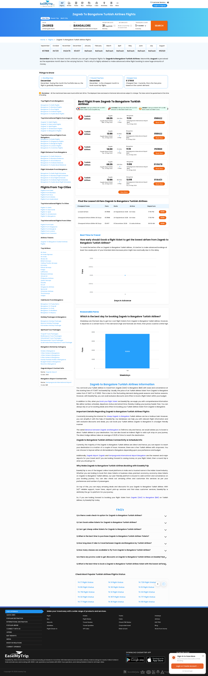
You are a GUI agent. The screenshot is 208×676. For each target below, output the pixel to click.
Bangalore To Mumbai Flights (51, 107)
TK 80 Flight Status (86, 587)
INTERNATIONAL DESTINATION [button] (17, 622)
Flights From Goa (47, 195)
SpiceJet (44, 289)
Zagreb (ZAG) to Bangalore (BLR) (145, 497)
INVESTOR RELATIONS (14, 643)
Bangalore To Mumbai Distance (52, 158)
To (74, 22)
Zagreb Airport (51, 372)
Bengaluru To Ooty (47, 308)
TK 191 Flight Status (146, 602)
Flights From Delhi (47, 190)
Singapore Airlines (47, 287)
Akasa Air (44, 259)
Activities (50, 625)
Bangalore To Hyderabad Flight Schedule (56, 182)
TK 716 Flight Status (86, 592)
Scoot (43, 285)
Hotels (85, 616)
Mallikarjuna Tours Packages (51, 336)
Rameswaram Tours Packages (52, 340)
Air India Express (47, 254)
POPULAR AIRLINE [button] (12, 625)
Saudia (43, 283)
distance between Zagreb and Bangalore (102, 430)
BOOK (163, 212)
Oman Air (44, 276)
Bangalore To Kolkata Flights (51, 112)
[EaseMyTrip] (47, 4)
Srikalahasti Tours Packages (51, 338)
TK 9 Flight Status (115, 582)
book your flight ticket (109, 401)
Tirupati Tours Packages (49, 334)
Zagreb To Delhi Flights (49, 122)
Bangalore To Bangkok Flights (51, 144)
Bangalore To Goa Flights (50, 109)
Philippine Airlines (47, 278)
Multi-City (64, 18)
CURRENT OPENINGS (13, 647)
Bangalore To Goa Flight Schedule (53, 178)
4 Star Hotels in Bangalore (50, 355)
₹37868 (45, 51)
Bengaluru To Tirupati (48, 306)
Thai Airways (45, 293)
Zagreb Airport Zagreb (96, 455)
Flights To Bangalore (48, 216)
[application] (122, 275)
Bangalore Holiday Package (51, 321)
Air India (44, 257)
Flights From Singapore (49, 227)
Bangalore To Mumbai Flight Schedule (54, 176)
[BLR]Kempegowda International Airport (85, 29)
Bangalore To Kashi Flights (50, 139)
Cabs (121, 619)
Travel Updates (88, 625)
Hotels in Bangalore (48, 351)
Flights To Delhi (46, 208)
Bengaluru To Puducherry (50, 304)
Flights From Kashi (47, 225)
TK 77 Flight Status (86, 602)
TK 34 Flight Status (146, 592)
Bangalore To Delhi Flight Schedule (53, 173)
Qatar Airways (46, 280)
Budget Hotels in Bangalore (51, 362)
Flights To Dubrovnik (48, 210)
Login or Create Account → (187, 666)
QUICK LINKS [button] (10, 615)
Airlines (157, 619)
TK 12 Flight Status (116, 592)
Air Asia (43, 252)
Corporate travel (125, 625)
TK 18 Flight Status (116, 602)
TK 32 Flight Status (86, 597)
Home (42, 39)
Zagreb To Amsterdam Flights (51, 129)
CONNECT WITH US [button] (13, 629)
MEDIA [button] (8, 639)
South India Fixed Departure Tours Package (56, 342)
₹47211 (56, 51)
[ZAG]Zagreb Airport (48, 29)
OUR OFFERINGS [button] (12, 611)
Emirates (44, 265)
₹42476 (66, 51)
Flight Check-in (52, 629)
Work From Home (161, 629)
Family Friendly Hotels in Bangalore (53, 360)
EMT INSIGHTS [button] (11, 636)
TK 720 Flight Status (147, 582)
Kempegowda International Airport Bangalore (127, 455)
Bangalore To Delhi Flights (50, 105)
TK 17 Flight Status (85, 582)
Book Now (159, 122)
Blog (156, 625)
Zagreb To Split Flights (49, 126)
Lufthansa (44, 272)
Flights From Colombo (49, 233)
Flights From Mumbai (48, 193)
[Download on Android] (135, 662)
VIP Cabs (86, 629)
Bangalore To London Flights (51, 146)
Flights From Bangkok (48, 229)
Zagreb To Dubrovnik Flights (51, 124)
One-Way (45, 18)
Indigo (43, 270)
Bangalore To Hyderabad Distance (53, 165)
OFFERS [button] (9, 632)
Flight (48, 616)
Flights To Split (46, 212)
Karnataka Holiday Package (51, 325)
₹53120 (162, 51)
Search (159, 25)
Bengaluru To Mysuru (48, 313)
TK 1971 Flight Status (116, 597)
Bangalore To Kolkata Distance (52, 163)
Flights (50, 39)
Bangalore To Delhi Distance (51, 156)
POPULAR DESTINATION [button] (14, 618)
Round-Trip (55, 18)
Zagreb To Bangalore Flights (51, 131)
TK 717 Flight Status (146, 597)
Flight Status (87, 619)
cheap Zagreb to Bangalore (118, 416)
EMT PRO (158, 622)
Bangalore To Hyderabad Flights (52, 114)
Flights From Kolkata (48, 197)
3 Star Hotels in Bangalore (50, 353)
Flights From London (48, 231)
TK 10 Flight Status (146, 587)
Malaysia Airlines (47, 274)
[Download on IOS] (155, 662)
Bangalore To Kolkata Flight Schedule (54, 180)
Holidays (158, 616)
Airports (49, 622)
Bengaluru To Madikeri (49, 310)
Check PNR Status (125, 622)
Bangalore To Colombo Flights (52, 148)
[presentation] (157, 583)
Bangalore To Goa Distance (51, 161)
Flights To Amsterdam (48, 214)
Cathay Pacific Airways (49, 263)
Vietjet (43, 296)
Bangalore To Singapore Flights (52, 141)
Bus (48, 619)
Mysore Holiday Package (50, 323)
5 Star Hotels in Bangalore (50, 357)
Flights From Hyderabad (49, 199)
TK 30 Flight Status (116, 587)
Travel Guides (88, 622)
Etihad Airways (46, 267)
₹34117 (77, 51)
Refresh (88, 51)
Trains (121, 616)
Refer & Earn (123, 629)
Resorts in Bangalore (48, 364)
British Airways (46, 261)
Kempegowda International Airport (58, 382)
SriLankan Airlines (47, 291)
